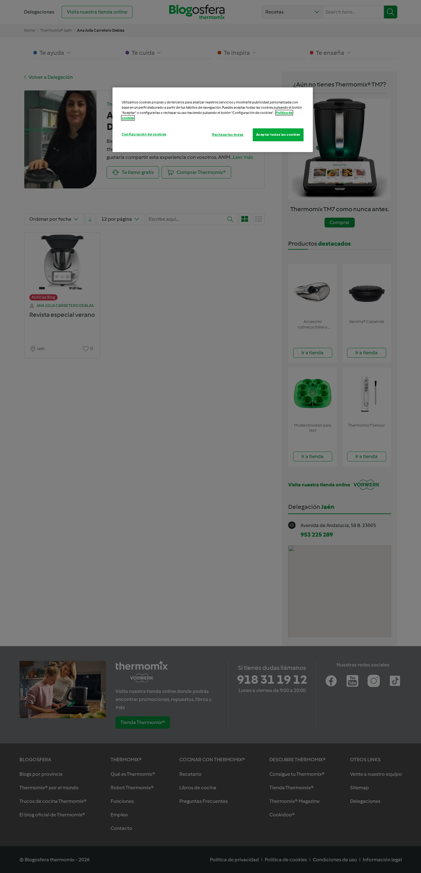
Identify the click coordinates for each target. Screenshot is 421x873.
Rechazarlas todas (227, 134)
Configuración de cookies (144, 134)
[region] (212, 119)
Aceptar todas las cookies (278, 134)
